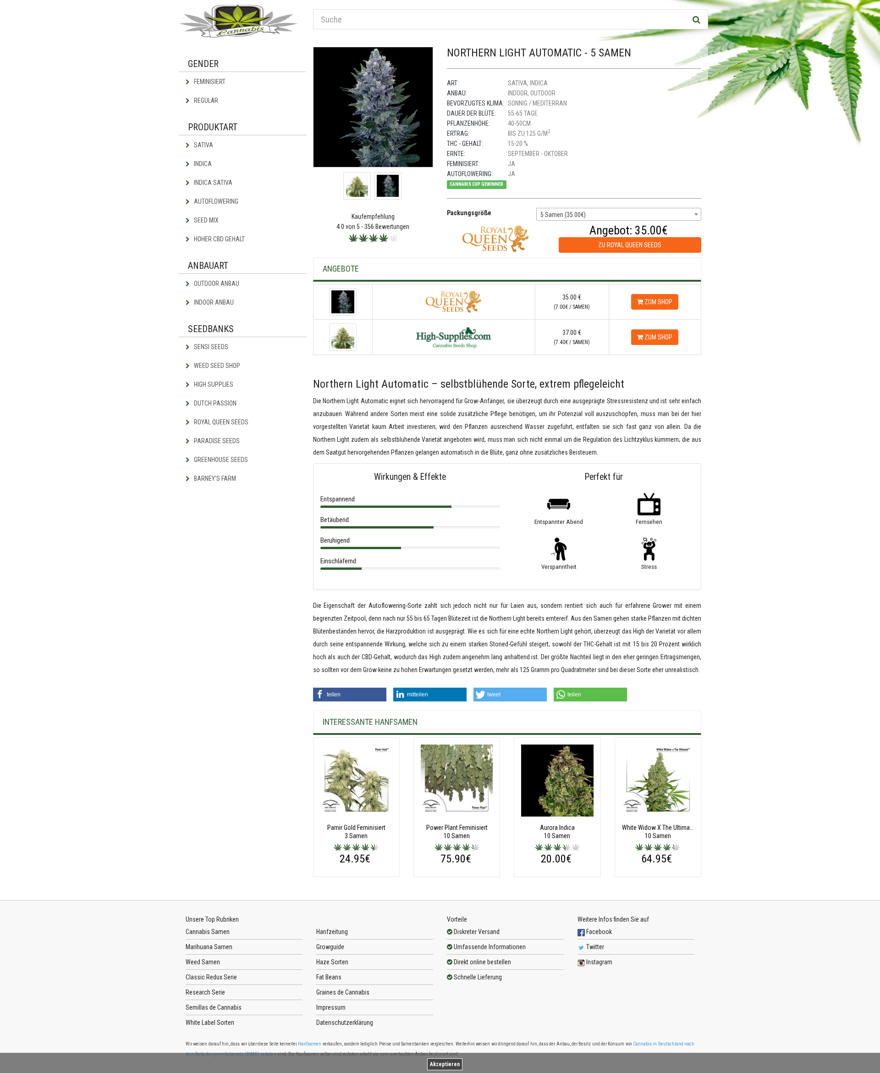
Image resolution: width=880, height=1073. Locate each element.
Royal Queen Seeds (220, 422)
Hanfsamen (309, 1043)
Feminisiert (209, 81)
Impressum (331, 1007)
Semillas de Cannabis (214, 1007)
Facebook (598, 931)
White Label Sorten (210, 1022)
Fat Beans (328, 977)
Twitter (594, 947)
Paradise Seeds (216, 441)
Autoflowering (215, 201)
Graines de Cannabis (342, 992)
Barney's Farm (214, 478)
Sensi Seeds (210, 346)
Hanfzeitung (332, 931)
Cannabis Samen (208, 931)
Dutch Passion (214, 403)
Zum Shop (657, 302)
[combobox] (618, 214)
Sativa (202, 145)
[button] (349, 694)
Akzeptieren (445, 1064)
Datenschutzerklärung (344, 1022)
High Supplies (212, 384)
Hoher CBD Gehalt (218, 239)
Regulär (205, 100)
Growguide (330, 947)
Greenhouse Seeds (220, 459)
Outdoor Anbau (215, 283)
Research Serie (205, 992)
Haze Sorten (332, 962)
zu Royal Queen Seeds (629, 245)
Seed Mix (205, 220)
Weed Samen (203, 962)
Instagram (598, 962)
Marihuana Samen (209, 947)
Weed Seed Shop (216, 365)
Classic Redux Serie (211, 977)
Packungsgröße (469, 213)
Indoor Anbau (213, 302)
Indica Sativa (212, 182)
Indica (202, 163)
